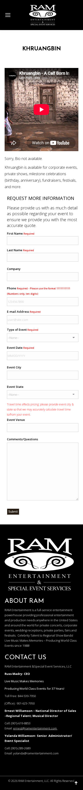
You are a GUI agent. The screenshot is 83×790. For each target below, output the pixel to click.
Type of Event (22, 330)
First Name (20, 233)
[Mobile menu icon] (8, 15)
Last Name (20, 250)
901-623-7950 (26, 703)
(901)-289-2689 (20, 748)
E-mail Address (24, 311)
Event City (14, 367)
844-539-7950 (27, 696)
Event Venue (16, 420)
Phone (38, 290)
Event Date (20, 348)
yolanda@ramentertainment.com (36, 753)
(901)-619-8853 (20, 723)
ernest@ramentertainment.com (35, 728)
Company (14, 269)
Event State (15, 387)
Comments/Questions (22, 439)
